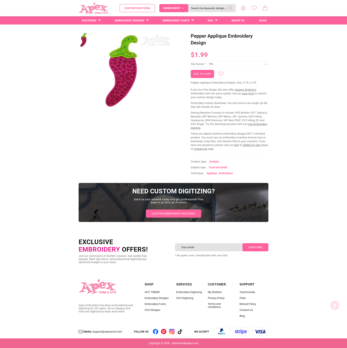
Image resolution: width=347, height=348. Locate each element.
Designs (214, 161)
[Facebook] (155, 331)
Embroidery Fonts (176, 20)
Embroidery (226, 173)
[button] (135, 71)
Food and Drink (218, 167)
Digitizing (89, 20)
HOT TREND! (152, 292)
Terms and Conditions (214, 305)
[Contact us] (335, 305)
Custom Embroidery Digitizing (173, 213)
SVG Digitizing (184, 298)
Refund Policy (248, 304)
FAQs (243, 298)
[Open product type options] (183, 8)
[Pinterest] (163, 331)
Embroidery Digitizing (189, 292)
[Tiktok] (180, 331)
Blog (262, 20)
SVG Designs (152, 310)
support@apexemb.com (107, 331)
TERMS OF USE (251, 145)
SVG (210, 20)
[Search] (230, 8)
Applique (212, 173)
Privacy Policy (216, 298)
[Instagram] (172, 331)
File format (197, 64)
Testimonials (247, 292)
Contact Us (200, 148)
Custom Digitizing (137, 8)
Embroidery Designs (129, 20)
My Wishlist (215, 292)
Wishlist (254, 8)
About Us (238, 20)
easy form (248, 93)
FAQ (236, 145)
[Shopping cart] (265, 8)
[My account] (243, 8)
